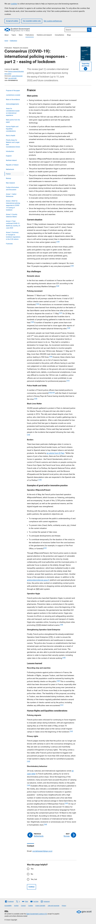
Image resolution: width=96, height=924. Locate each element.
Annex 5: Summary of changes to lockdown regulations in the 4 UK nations (13, 236)
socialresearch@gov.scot (42, 851)
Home (6, 40)
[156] (40, 479)
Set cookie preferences (53, 21)
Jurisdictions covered (13, 95)
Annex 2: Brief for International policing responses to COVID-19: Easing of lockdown (13, 205)
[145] (57, 286)
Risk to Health (10, 135)
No (32, 874)
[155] (28, 434)
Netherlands (10, 169)
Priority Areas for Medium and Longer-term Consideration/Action (13, 143)
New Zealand (10, 183)
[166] (45, 824)
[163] (28, 761)
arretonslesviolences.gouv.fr (38, 580)
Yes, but (34, 879)
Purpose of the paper (13, 90)
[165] (66, 803)
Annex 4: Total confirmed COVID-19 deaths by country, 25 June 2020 (13, 224)
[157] (45, 548)
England (8, 156)
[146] (37, 304)
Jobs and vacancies (53, 905)
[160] (58, 681)
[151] (67, 380)
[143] (57, 241)
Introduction (10, 151)
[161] (61, 705)
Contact (23, 905)
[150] (50, 356)
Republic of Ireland (12, 165)
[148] (32, 322)
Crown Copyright (40, 905)
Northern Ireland (11, 160)
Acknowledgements (12, 104)
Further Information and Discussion (12, 188)
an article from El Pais (55, 453)
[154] (35, 398)
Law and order (12, 78)
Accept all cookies (12, 21)
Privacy (64, 905)
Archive (16, 905)
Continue (31, 887)
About (6, 35)
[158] (61, 624)
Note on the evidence (13, 99)
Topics (13, 35)
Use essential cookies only (32, 21)
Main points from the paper (13, 121)
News (20, 35)
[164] (28, 785)
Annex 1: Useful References (11, 195)
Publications (30, 35)
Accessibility (8, 905)
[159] (63, 657)
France (8, 174)
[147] (60, 313)
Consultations (59, 35)
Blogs (69, 35)
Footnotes (9, 244)
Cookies (30, 905)
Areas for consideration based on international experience (12, 112)
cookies (14, 4)
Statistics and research (44, 35)
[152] (49, 392)
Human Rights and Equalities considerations (12, 129)
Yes (32, 869)
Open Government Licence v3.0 (36, 914)
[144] (72, 265)
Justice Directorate (17, 76)
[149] (68, 328)
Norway (8, 178)
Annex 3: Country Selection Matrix (11, 216)
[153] (53, 392)
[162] (71, 731)
